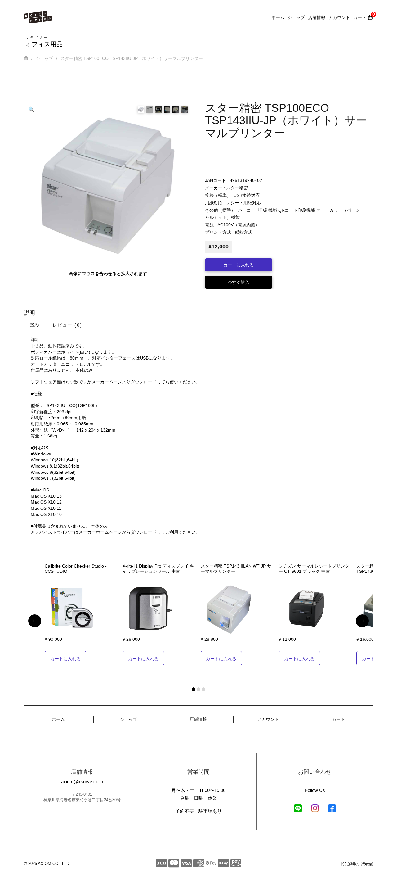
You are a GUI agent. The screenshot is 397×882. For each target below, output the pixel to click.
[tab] (35, 324)
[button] (31, 109)
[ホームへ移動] (38, 17)
